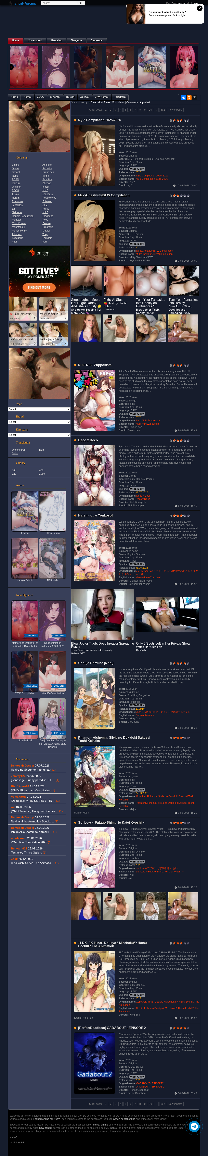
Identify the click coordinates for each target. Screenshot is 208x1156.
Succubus (17, 238)
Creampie (47, 227)
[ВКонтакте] (183, 97)
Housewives (49, 197)
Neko (45, 219)
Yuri (44, 241)
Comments (132, 102)
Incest (45, 186)
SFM (45, 205)
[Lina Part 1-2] (184, 67)
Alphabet (145, 102)
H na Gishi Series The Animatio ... (35, 863)
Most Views (118, 102)
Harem (16, 197)
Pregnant (47, 216)
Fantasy (46, 223)
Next (196, 67)
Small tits (47, 179)
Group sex (48, 172)
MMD (45, 190)
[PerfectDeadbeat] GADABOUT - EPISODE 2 (112, 1028)
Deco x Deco (88, 440)
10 (150, 109)
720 (14, 473)
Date (93, 102)
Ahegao (46, 183)
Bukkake (47, 168)
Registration (177, 3)
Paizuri (16, 183)
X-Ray (15, 194)
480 (41, 470)
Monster (16, 219)
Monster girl (18, 227)
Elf (13, 208)
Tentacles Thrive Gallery (29, 852)
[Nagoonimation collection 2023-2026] (56, 67)
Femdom (47, 238)
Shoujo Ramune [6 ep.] (95, 663)
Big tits (15, 164)
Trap (45, 234)
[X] (194, 97)
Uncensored (19, 449)
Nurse (45, 208)
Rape (15, 175)
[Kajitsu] (152, 67)
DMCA (13, 1136)
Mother (46, 230)
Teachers (47, 194)
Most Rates (104, 102)
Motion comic (19, 230)
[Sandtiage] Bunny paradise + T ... (35, 780)
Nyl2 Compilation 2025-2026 (99, 120)
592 (163, 109)
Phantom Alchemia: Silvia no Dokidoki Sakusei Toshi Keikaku (114, 739)
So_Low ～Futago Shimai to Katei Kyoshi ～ (112, 822)
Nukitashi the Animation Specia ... (34, 821)
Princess (17, 234)
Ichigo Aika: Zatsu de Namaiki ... (34, 831)
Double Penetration (23, 216)
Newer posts (175, 109)
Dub (41, 449)
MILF (45, 212)
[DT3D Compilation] (88, 67)
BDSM (15, 179)
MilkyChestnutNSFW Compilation (104, 195)
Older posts (95, 109)
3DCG (15, 190)
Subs (15, 453)
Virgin (45, 175)
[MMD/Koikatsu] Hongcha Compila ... (37, 811)
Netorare (17, 212)
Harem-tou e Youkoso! (95, 515)
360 (14, 470)
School (16, 172)
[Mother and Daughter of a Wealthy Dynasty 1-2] (24, 67)
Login (194, 3)
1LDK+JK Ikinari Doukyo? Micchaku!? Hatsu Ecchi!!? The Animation (112, 944)
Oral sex (16, 186)
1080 (42, 473)
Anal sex (47, 164)
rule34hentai (17, 1142)
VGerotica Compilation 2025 (31, 842)
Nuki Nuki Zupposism (95, 365)
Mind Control (19, 223)
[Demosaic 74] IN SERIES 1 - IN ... (35, 800)
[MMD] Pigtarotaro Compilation (33, 790)
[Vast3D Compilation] (120, 67)
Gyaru (15, 168)
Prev (12, 67)
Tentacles (17, 205)
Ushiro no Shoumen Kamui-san (33, 769)
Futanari (47, 201)
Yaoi (14, 241)
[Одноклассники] (189, 97)
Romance (17, 201)
